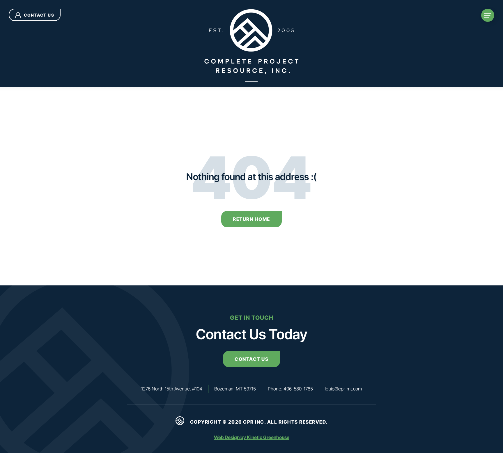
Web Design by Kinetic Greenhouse (251, 437)
